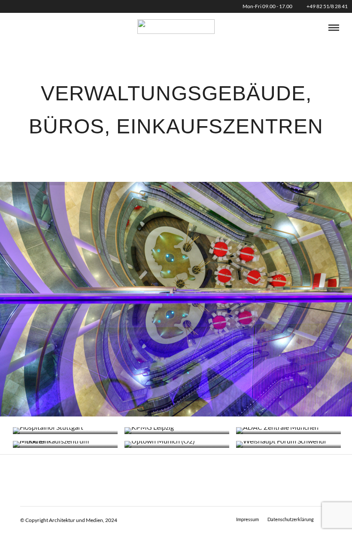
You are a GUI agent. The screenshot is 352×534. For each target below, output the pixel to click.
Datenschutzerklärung (290, 519)
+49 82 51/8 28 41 (327, 6)
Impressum (247, 519)
